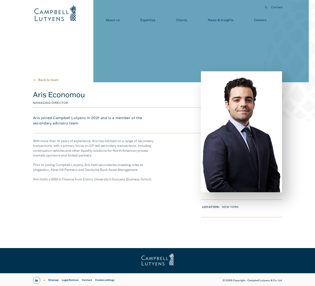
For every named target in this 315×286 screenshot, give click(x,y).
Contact (277, 7)
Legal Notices (70, 280)
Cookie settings (105, 280)
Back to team (48, 80)
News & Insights (221, 20)
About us (113, 20)
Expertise (148, 20)
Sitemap (53, 280)
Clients (181, 20)
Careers (260, 20)
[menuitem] (112, 20)
